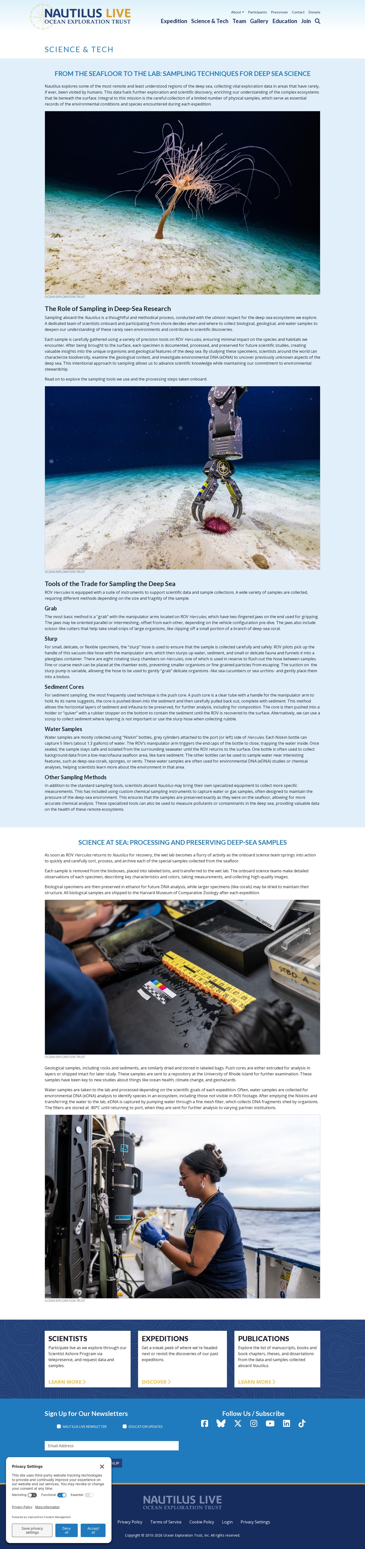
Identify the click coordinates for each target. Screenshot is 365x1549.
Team (239, 21)
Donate (314, 12)
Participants (257, 12)
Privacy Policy (129, 1522)
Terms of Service (166, 1522)
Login (227, 1522)
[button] (315, 20)
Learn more (64, 1381)
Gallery (259, 21)
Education (284, 21)
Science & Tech (209, 21)
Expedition (174, 21)
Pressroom (279, 12)
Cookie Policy (201, 1522)
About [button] (236, 12)
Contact (298, 12)
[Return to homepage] (91, 16)
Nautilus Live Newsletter (85, 1427)
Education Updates (146, 1427)
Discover (154, 1381)
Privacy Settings (255, 1522)
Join (306, 21)
